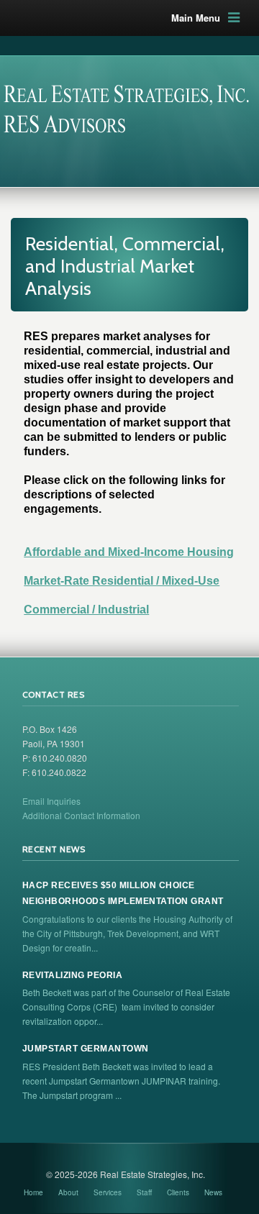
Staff (144, 1192)
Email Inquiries (51, 801)
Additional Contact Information (81, 815)
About (68, 1192)
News (213, 1192)
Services (108, 1192)
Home (33, 1192)
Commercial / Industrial (86, 609)
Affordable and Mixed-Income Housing (129, 552)
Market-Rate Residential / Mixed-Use (121, 581)
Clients (178, 1192)
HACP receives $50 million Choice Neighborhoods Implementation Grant (123, 893)
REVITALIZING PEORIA (72, 975)
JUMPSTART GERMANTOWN (85, 1049)
